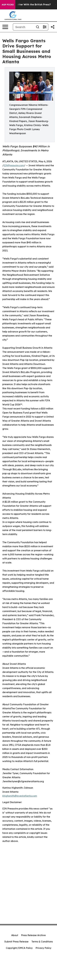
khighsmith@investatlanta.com (19, 795)
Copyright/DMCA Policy (19, 947)
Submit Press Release (16, 941)
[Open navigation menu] (5, 27)
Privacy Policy (43, 947)
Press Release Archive (33, 935)
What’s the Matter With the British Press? (26, 4)
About (14, 935)
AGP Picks (8, 4)
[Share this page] (53, 27)
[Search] (37, 27)
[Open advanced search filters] (44, 27)
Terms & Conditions (42, 941)
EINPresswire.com (14, 165)
